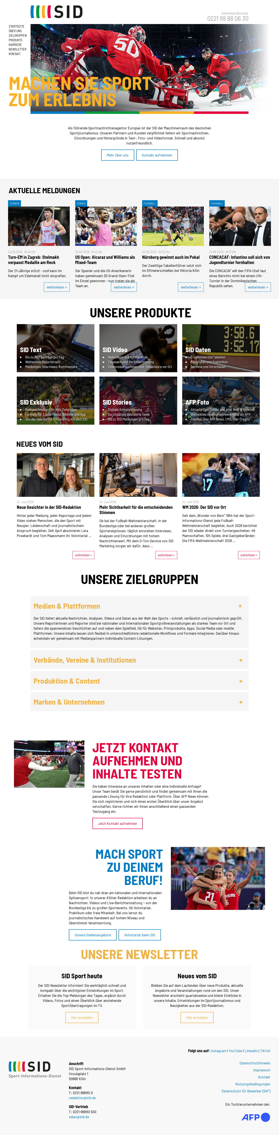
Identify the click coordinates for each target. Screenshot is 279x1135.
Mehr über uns (118, 155)
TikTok (265, 1050)
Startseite (16, 26)
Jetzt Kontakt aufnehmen (117, 823)
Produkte (15, 40)
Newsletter (17, 49)
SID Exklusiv (36, 402)
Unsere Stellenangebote (93, 934)
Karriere (15, 45)
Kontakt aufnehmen (157, 155)
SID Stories (117, 402)
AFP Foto (197, 402)
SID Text (31, 349)
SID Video (115, 349)
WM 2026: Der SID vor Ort (204, 507)
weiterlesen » (57, 287)
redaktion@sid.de (82, 1097)
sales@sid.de (79, 1116)
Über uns (15, 31)
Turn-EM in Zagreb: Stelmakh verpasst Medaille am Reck (33, 259)
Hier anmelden (82, 1017)
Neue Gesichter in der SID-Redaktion (49, 507)
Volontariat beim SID (139, 934)
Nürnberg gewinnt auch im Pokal (171, 257)
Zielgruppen (18, 35)
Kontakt (14, 54)
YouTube (235, 1050)
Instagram (218, 1050)
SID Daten (198, 349)
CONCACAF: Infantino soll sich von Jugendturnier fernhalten (239, 259)
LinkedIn (251, 1050)
